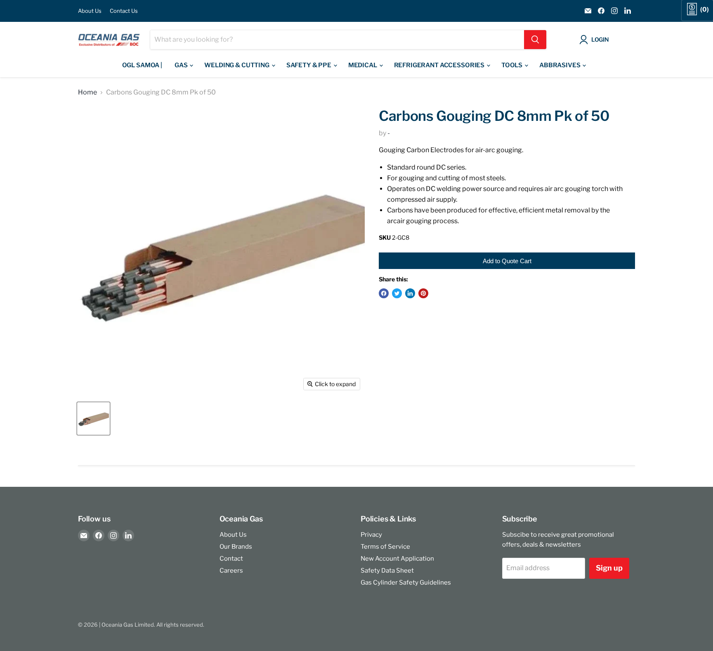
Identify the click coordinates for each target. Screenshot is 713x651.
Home (87, 92)
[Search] (535, 39)
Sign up (609, 568)
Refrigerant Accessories (440, 65)
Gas (182, 65)
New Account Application (397, 558)
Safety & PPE (309, 65)
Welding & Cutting (237, 65)
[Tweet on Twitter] (397, 293)
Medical (363, 65)
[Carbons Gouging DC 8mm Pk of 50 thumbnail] (93, 418)
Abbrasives (560, 65)
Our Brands (236, 546)
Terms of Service (385, 546)
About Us (90, 11)
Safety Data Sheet (387, 570)
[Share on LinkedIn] (410, 293)
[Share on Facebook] (384, 293)
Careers (231, 570)
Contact (231, 558)
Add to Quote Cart (507, 260)
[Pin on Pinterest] (423, 293)
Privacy (371, 534)
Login (600, 39)
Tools (512, 65)
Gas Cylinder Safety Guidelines (406, 582)
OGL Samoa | (142, 65)
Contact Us (124, 11)
